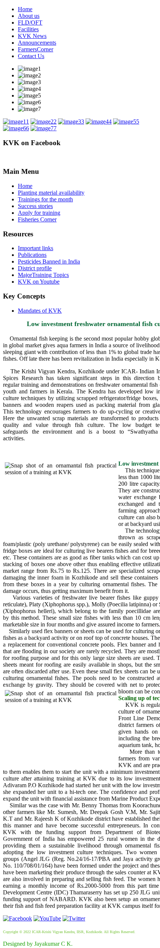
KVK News (32, 36)
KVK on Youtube (39, 281)
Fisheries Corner (37, 219)
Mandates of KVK (40, 310)
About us (28, 16)
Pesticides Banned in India (49, 261)
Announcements (37, 42)
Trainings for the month (45, 199)
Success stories (35, 206)
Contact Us (31, 56)
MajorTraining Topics (43, 275)
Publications (32, 255)
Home (25, 9)
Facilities (28, 29)
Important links (35, 248)
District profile (35, 268)
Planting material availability (51, 192)
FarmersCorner (35, 49)
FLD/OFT (30, 22)
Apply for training (39, 213)
